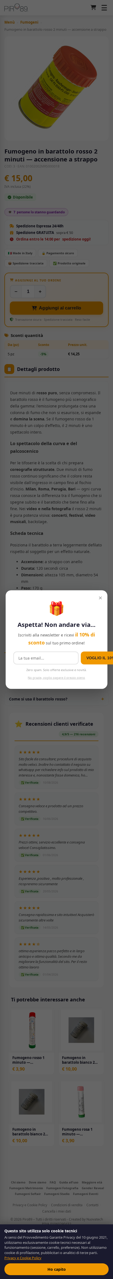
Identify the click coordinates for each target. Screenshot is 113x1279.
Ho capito (56, 1269)
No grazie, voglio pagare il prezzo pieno (56, 677)
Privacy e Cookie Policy (22, 1257)
